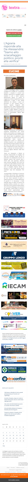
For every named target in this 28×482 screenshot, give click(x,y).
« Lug (3, 445)
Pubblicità (19, 472)
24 (3, 441)
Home (8, 467)
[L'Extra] (14, 7)
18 (6, 438)
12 (10, 435)
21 (16, 438)
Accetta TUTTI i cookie (14, 35)
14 (16, 435)
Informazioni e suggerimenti (15, 469)
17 (3, 438)
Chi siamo (13, 467)
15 (20, 435)
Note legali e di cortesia (10, 472)
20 (13, 438)
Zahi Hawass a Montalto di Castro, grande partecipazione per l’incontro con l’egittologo (13, 394)
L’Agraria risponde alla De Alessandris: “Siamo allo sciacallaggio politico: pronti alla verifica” (14, 52)
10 (3, 435)
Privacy (24, 472)
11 (6, 435)
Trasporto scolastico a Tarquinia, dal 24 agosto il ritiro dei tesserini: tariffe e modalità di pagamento (13, 414)
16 (23, 435)
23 (23, 438)
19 (10, 438)
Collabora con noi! (20, 467)
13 (13, 435)
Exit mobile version (14, 480)
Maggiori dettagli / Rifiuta (14, 33)
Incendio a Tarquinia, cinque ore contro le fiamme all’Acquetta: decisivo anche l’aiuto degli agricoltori (13, 400)
